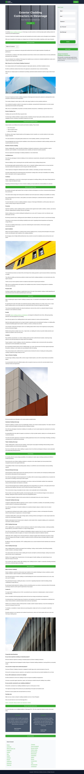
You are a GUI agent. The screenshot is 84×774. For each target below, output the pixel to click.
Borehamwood (34, 751)
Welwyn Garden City (18, 702)
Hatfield (8, 755)
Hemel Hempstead (35, 746)
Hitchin (6, 702)
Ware (8, 754)
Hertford (29, 702)
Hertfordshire (33, 755)
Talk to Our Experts (30, 566)
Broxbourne (9, 763)
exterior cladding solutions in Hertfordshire (19, 315)
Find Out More (30, 453)
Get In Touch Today (30, 42)
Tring (32, 762)
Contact (75, 1)
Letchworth (11, 702)
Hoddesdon (9, 761)
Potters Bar (9, 765)
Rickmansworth (34, 764)
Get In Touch (30, 296)
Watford (32, 757)
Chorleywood (33, 766)
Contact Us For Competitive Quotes (30, 121)
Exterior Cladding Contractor (16, 31)
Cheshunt (33, 744)
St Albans (9, 757)
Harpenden (24, 702)
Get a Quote (29, 23)
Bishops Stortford (34, 748)
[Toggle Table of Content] (16, 47)
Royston (8, 759)
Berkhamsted (33, 753)
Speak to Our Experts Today (30, 187)
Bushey (32, 759)
